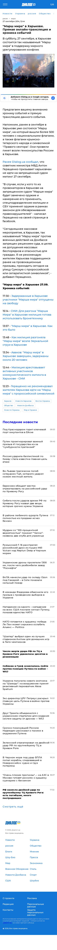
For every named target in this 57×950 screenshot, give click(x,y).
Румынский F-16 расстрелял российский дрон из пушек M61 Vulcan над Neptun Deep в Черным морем (24, 549)
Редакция (8, 904)
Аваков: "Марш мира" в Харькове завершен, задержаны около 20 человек (26, 356)
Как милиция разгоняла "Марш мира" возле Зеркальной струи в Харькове (25, 341)
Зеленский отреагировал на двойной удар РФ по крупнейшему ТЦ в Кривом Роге (26, 745)
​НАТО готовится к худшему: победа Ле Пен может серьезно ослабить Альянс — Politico (24, 624)
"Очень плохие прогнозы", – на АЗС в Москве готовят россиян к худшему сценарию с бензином (26, 778)
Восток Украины (43, 401)
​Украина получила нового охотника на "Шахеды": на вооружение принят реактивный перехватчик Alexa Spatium (26, 684)
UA (52, 4)
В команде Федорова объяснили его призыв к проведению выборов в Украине (25, 595)
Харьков (7, 401)
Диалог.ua (7, 923)
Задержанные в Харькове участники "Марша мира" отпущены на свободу (28, 299)
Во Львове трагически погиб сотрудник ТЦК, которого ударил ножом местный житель (23, 474)
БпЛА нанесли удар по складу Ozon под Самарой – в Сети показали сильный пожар (25, 580)
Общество (8, 406)
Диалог (5, 18)
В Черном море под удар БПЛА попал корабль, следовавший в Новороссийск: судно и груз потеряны (22, 761)
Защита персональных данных (35, 912)
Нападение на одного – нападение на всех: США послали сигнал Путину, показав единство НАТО (26, 610)
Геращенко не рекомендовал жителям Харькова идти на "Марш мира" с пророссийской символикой (28, 390)
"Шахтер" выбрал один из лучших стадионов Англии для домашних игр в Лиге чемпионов (26, 639)
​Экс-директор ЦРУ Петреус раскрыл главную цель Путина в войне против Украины (26, 701)
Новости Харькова (23, 401)
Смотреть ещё (13, 806)
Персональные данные (35, 905)
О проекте (8, 898)
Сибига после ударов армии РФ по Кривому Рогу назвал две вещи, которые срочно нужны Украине (25, 503)
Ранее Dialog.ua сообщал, (21, 161)
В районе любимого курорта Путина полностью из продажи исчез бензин (25, 518)
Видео (13, 18)
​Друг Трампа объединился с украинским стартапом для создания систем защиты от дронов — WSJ (26, 716)
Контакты (8, 910)
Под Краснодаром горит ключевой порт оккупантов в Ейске (24, 431)
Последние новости (20, 422)
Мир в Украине (30, 410)
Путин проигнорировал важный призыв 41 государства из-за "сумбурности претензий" (23, 444)
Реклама (32, 898)
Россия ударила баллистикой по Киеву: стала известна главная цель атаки (25, 459)
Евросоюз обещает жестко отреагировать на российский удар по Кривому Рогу (25, 489)
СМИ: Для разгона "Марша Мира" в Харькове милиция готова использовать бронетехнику (27, 314)
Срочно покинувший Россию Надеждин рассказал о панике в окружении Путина (23, 731)
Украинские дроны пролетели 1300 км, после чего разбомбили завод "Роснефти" (25, 565)
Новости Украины (12, 410)
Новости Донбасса (25, 406)
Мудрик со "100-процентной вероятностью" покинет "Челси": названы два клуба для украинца (23, 533)
